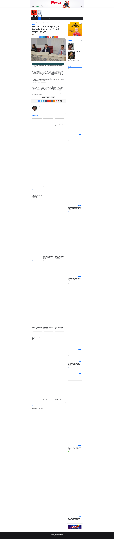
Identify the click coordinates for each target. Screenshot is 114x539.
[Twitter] (42, 37)
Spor (64, 18)
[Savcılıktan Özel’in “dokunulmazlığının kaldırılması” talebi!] (48, 151)
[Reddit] (50, 37)
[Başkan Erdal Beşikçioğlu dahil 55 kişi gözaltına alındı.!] (59, 222)
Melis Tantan (69, 59)
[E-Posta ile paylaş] (58, 101)
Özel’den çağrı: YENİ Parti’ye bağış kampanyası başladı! (59, 328)
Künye (43, 8)
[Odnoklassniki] (55, 37)
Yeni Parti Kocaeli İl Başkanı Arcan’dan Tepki (36, 185)
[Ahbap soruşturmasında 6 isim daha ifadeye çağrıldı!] (59, 364)
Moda (53, 18)
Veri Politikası (49, 8)
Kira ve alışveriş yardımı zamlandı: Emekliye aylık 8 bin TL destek (74, 448)
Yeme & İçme (74, 18)
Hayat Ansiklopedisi (60, 534)
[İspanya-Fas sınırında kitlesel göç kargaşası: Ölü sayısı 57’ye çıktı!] (59, 120)
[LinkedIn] (44, 37)
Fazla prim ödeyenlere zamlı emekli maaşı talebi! (73, 351)
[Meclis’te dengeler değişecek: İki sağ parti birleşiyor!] (48, 222)
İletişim (46, 8)
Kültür (58, 18)
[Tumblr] (46, 37)
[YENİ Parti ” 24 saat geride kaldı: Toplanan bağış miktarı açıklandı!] (37, 293)
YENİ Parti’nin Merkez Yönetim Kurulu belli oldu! (48, 399)
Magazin (49, 18)
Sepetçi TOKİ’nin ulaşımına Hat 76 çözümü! (74, 376)
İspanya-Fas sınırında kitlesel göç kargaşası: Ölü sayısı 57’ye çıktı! (59, 125)
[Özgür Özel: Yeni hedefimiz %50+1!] (37, 334)
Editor (39, 106)
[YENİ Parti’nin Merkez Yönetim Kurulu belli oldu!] (48, 364)
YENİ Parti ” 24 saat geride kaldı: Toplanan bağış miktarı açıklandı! (37, 328)
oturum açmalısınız (41, 408)
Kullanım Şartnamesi (55, 8)
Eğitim (46, 18)
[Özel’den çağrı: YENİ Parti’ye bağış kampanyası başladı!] (59, 293)
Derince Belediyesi (46, 97)
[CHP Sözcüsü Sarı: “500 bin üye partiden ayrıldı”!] (37, 192)
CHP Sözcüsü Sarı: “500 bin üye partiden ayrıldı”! (37, 196)
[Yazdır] (61, 101)
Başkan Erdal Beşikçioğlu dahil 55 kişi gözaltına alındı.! (59, 257)
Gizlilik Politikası (60, 8)
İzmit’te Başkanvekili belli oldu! (48, 327)
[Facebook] (40, 37)
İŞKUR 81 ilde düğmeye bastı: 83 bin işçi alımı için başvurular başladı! (75, 208)
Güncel (36, 18)
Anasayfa (40, 8)
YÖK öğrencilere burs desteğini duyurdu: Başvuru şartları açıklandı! (74, 519)
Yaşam (70, 18)
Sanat (61, 18)
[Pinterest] (48, 37)
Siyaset (40, 18)
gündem (52, 97)
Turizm (67, 18)
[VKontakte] (53, 37)
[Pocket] (57, 37)
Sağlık (55, 18)
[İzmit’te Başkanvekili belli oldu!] (48, 293)
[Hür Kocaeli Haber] (36, 13)
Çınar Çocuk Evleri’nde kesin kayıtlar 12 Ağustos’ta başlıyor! (74, 364)
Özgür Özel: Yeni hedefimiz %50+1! (36, 338)
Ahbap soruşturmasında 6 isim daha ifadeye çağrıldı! (59, 399)
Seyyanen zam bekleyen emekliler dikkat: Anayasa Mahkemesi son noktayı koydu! (74, 279)
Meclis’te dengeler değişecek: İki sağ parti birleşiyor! (48, 257)
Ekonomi (43, 18)
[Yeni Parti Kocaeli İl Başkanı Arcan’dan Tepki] (37, 151)
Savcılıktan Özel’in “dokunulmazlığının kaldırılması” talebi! (48, 186)
